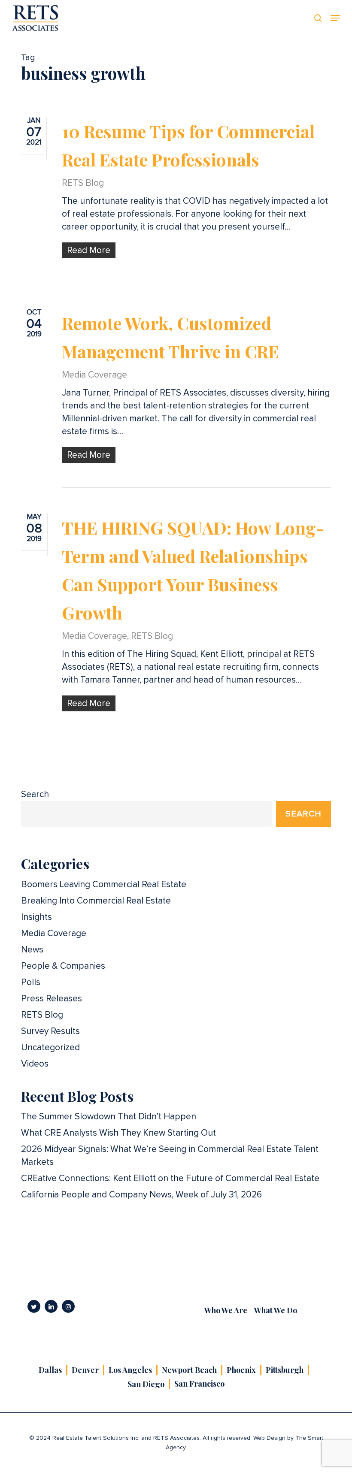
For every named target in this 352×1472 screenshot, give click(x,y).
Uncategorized (50, 1047)
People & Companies (63, 965)
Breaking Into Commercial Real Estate (96, 900)
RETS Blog (83, 182)
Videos (35, 1063)
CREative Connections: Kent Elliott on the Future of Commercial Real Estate (170, 1178)
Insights (36, 917)
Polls (30, 982)
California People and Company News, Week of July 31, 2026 (141, 1194)
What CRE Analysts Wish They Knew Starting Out (118, 1132)
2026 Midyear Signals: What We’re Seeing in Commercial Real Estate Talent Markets (170, 1156)
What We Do (275, 1310)
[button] (335, 18)
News (32, 949)
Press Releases (51, 998)
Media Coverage (94, 374)
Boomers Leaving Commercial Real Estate (103, 884)
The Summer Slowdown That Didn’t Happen (108, 1116)
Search (35, 794)
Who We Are (225, 1310)
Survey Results (50, 1031)
